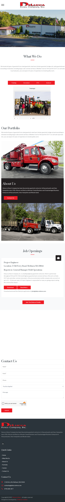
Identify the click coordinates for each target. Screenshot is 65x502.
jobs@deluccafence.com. (39, 291)
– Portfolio (4, 464)
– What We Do (5, 458)
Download (10, 287)
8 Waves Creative (22, 499)
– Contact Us (5, 471)
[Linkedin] (3, 443)
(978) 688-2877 (9, 489)
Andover (48, 83)
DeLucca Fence (16, 497)
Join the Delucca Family (33, 302)
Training (13, 83)
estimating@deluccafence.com (12, 485)
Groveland (26, 83)
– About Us (4, 461)
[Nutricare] (32, 5)
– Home (3, 455)
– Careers (4, 468)
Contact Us (10, 198)
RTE (38, 83)
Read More (23, 287)
